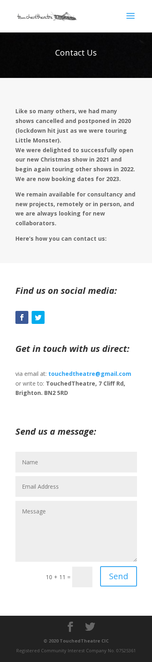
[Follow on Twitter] (38, 317)
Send (118, 576)
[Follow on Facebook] (21, 317)
